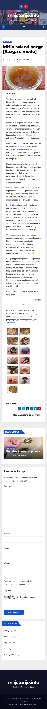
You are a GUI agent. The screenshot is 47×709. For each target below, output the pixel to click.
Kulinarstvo (8, 41)
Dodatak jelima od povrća (26, 415)
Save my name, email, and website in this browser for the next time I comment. (20, 583)
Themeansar (23, 701)
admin (23, 455)
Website (7, 563)
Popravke (8, 643)
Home (11, 704)
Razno (7, 649)
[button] (43, 27)
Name (7, 534)
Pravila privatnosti (30, 704)
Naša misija (19, 704)
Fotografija (8, 631)
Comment (8, 486)
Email (7, 548)
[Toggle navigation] (24, 27)
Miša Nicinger (24, 59)
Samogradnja (9, 655)
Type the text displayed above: (27, 597)
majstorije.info (23, 15)
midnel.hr (11, 323)
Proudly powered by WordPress (16, 698)
